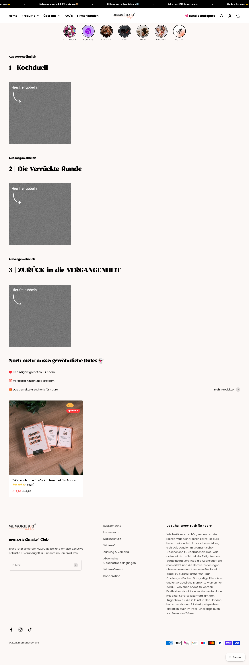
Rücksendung (112, 526)
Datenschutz (112, 539)
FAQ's (69, 16)
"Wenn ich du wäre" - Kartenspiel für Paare (43, 480)
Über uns (50, 16)
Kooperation (111, 576)
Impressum (110, 532)
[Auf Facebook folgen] (11, 629)
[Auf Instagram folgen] (20, 629)
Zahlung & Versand (116, 552)
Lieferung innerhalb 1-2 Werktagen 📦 (53, 4)
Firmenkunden (87, 16)
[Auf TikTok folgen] (29, 629)
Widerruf (109, 545)
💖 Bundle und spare (200, 16)
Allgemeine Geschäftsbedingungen (119, 561)
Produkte (28, 16)
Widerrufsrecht (113, 569)
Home (13, 16)
